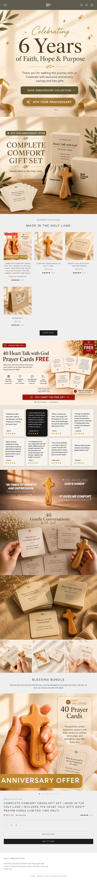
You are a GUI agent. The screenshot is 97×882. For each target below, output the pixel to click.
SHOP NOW (48, 333)
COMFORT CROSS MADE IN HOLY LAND (48, 265)
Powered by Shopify (58, 876)
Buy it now (48, 841)
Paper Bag (18, 318)
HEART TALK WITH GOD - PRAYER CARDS (79, 265)
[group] (48, 63)
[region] (48, 437)
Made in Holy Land (13, 799)
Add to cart (48, 834)
